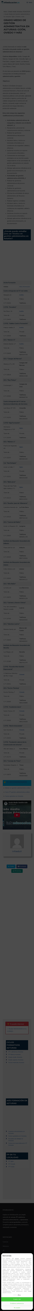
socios (17, 1258)
